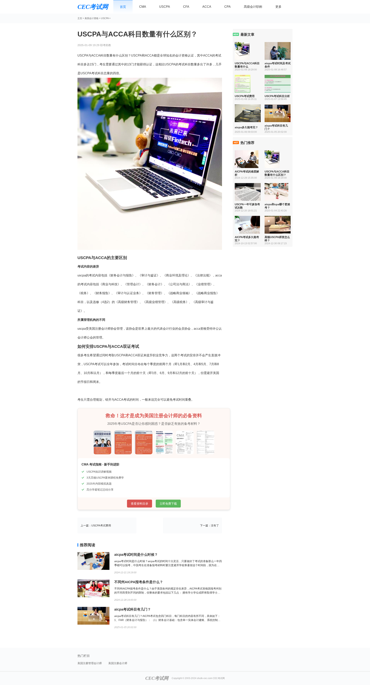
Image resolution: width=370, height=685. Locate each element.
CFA (186, 6)
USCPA (164, 6)
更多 (278, 6)
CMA (142, 6)
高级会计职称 (253, 6)
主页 (79, 18)
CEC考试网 (92, 6)
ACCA (206, 6)
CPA (227, 6)
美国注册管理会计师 (89, 663)
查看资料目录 (139, 503)
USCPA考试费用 (101, 525)
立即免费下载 (168, 503)
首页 (123, 6)
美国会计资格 (91, 18)
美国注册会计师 (117, 663)
